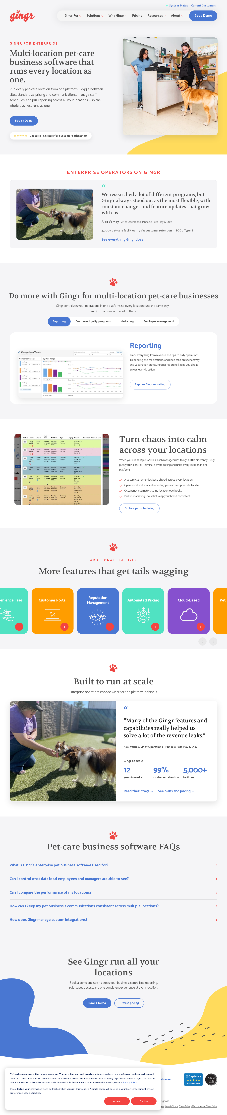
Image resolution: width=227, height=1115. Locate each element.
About (175, 15)
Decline (144, 1101)
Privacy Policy (184, 1106)
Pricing (137, 15)
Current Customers (203, 5)
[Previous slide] (202, 641)
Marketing (127, 321)
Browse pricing (129, 1003)
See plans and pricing (176, 791)
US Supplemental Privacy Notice (204, 1106)
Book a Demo (24, 120)
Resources (155, 15)
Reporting (59, 321)
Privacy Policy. (129, 1082)
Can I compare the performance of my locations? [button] (51, 893)
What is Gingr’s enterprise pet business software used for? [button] (59, 865)
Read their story (138, 791)
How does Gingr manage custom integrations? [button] (48, 920)
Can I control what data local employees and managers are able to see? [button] (69, 879)
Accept (117, 1101)
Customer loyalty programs (93, 321)
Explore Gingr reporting (150, 384)
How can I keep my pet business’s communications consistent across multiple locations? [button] (84, 906)
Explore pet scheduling (139, 508)
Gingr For (71, 15)
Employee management (159, 321)
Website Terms (171, 1106)
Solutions (93, 15)
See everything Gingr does (122, 239)
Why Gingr (116, 15)
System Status (178, 5)
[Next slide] (213, 641)
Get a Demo (203, 15)
